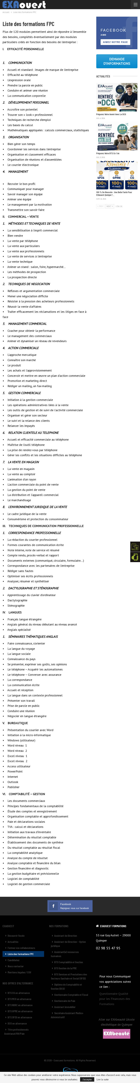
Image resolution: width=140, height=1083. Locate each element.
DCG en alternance (17, 1023)
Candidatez (13, 960)
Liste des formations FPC (21, 953)
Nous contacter (16, 966)
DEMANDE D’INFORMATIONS (116, 61)
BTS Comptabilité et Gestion (68, 962)
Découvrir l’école (16, 935)
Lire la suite (103, 1079)
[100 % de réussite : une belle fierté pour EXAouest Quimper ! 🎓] (116, 175)
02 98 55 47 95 (108, 948)
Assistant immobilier (64, 1006)
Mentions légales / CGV (19, 972)
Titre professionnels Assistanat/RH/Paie (16, 1031)
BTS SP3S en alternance (20, 1017)
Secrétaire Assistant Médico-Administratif (67, 1015)
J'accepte (87, 1079)
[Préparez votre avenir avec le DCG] (116, 97)
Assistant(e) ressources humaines (65, 954)
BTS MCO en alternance (19, 998)
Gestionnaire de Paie (64, 1000)
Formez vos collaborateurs (21, 947)
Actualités (13, 941)
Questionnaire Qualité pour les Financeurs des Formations (114, 999)
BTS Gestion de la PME (65, 968)
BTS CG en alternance (19, 992)
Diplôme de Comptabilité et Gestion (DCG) (66, 986)
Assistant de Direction (65, 935)
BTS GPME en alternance (20, 1011)
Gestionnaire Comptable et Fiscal (71, 994)
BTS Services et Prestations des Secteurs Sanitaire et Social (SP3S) (69, 976)
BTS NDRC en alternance (20, 1005)
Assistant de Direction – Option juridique (68, 943)
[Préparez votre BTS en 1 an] (116, 136)
